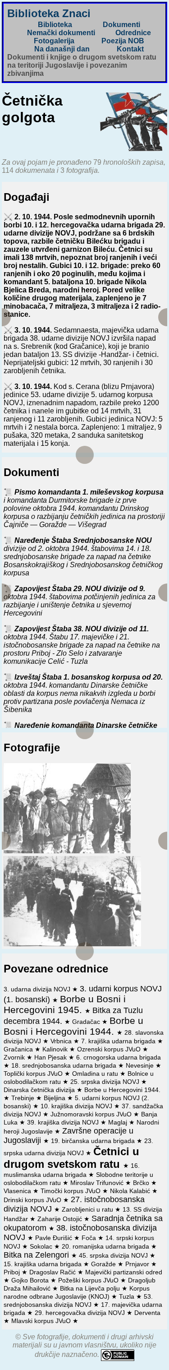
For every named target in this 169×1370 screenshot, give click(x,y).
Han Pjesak (51, 1057)
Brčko (142, 1182)
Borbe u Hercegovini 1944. (122, 1089)
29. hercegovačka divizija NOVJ (81, 1312)
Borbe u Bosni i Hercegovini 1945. (65, 1004)
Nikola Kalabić (131, 1190)
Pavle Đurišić (54, 1237)
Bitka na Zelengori (37, 1254)
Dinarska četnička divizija (40, 1089)
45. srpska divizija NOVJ (114, 1255)
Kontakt (130, 49)
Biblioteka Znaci (49, 13)
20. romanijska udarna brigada (106, 1246)
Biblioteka (55, 24)
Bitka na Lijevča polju (91, 1288)
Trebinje (23, 1098)
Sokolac (42, 1246)
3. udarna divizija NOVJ (38, 989)
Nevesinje (140, 1065)
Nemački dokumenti (61, 33)
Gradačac (87, 1021)
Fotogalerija (54, 41)
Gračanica (19, 1049)
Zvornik (15, 1057)
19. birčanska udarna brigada (94, 1140)
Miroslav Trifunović (97, 1182)
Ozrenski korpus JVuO (109, 1049)
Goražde (104, 1264)
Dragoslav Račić (53, 1272)
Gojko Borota (30, 1280)
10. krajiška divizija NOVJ (77, 1106)
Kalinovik (55, 1049)
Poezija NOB (122, 41)
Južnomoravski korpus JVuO (91, 1114)
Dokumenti (121, 24)
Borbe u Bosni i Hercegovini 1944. (73, 1026)
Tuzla (127, 1296)
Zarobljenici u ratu (88, 1209)
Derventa (147, 1312)
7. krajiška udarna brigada (119, 1041)
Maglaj (118, 1122)
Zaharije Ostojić (60, 1218)
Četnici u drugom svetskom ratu (71, 1157)
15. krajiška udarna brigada (43, 1264)
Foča (90, 1237)
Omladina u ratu (96, 1073)
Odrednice (133, 33)
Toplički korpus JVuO (34, 1073)
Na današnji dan (62, 49)
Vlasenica (18, 1190)
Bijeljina (55, 1098)
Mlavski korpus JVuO (42, 1320)
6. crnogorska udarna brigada (118, 1057)
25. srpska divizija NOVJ (105, 1081)
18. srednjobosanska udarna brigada (64, 1065)
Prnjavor (138, 1264)
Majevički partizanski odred (123, 1272)
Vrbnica (61, 1041)
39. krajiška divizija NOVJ (63, 1122)
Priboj (13, 1272)
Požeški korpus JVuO (89, 1280)
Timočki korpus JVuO (71, 1190)
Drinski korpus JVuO (33, 1199)
